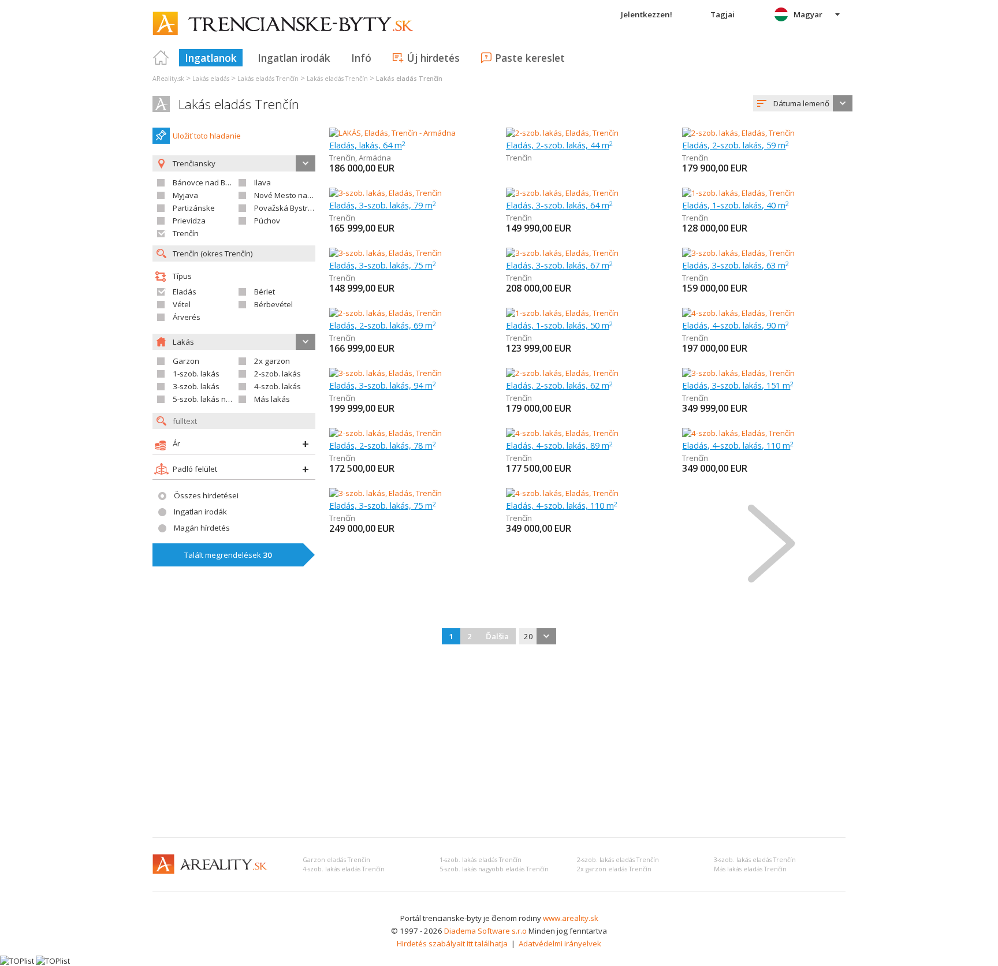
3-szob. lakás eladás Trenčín (755, 860)
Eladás (184, 291)
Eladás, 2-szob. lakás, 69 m (382, 325)
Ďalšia (497, 636)
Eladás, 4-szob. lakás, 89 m (559, 445)
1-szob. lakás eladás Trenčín (481, 860)
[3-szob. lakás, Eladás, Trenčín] (385, 193)
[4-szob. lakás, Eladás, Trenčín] (738, 313)
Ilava (262, 182)
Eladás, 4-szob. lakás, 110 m (738, 445)
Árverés (186, 317)
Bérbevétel (273, 304)
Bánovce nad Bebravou (214, 182)
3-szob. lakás (196, 386)
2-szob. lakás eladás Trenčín (618, 860)
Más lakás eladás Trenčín (750, 869)
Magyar (808, 14)
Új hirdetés (433, 58)
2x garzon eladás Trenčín (614, 869)
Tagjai (722, 14)
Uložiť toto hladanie (207, 135)
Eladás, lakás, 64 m (367, 145)
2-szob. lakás (277, 373)
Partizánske (194, 208)
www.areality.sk (570, 918)
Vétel (182, 304)
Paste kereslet (530, 58)
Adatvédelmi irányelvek (560, 943)
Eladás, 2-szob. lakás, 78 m (382, 445)
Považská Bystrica (286, 208)
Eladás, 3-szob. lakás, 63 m (735, 265)
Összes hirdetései (206, 495)
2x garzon (272, 361)
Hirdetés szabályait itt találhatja (452, 943)
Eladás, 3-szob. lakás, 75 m (382, 265)
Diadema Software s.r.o (485, 931)
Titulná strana (161, 57)
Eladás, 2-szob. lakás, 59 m (735, 145)
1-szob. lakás (196, 373)
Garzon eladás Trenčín (336, 860)
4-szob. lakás (277, 386)
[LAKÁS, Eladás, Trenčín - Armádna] (392, 133)
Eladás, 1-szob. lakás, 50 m (559, 325)
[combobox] (802, 103)
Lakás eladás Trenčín (238, 104)
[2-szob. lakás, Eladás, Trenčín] (562, 133)
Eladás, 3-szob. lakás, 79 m (382, 205)
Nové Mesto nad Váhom (296, 195)
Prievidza (189, 220)
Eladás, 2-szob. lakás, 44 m (559, 145)
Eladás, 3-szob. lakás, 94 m (382, 385)
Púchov (267, 220)
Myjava (185, 195)
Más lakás (272, 399)
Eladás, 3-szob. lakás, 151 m (738, 385)
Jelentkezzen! (646, 14)
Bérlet (264, 291)
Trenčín (186, 233)
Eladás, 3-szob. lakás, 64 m (559, 205)
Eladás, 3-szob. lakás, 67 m (559, 265)
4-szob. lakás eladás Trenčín (344, 869)
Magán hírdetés (202, 528)
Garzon (186, 361)
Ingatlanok (211, 58)
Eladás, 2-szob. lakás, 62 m (559, 385)
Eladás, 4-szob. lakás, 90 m (735, 325)
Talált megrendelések (228, 555)
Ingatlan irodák (294, 58)
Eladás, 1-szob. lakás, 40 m (735, 205)
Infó (361, 58)
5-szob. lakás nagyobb (213, 399)
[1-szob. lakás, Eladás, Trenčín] (738, 193)
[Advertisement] (499, 742)
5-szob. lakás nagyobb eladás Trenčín (494, 869)
